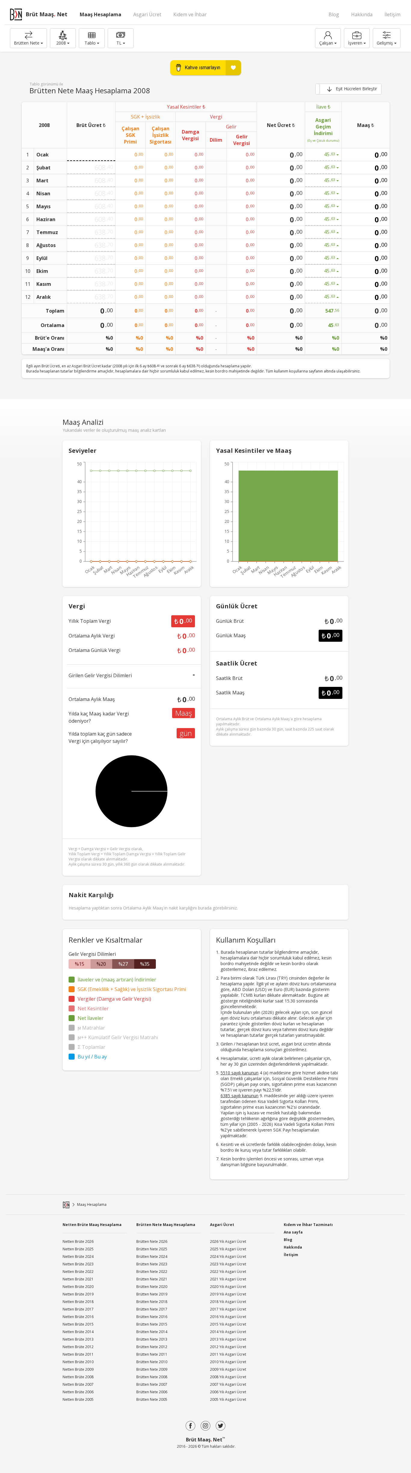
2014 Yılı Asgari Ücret (228, 1331)
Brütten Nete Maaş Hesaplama (165, 1224)
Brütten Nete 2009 (151, 1369)
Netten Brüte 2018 (78, 1301)
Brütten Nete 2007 (151, 1384)
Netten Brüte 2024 (78, 1256)
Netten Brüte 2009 (78, 1369)
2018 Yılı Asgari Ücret (228, 1301)
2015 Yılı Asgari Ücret (228, 1324)
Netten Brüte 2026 (78, 1241)
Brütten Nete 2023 (151, 1264)
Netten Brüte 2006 (78, 1391)
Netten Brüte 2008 (78, 1376)
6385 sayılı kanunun (239, 1095)
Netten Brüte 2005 (78, 1399)
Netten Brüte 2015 (78, 1324)
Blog (334, 14)
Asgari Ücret (147, 14)
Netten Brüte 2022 (78, 1271)
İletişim (392, 14)
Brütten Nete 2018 (151, 1301)
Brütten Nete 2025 (151, 1249)
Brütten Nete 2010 (151, 1361)
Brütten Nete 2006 (151, 1391)
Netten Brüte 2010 (78, 1361)
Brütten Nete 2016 (151, 1316)
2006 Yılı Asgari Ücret (228, 1391)
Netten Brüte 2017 (78, 1309)
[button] (63, 38)
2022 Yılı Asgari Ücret (228, 1271)
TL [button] (119, 43)
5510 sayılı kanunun (239, 1073)
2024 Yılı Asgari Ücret (228, 1256)
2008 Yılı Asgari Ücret (228, 1376)
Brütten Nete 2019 (151, 1294)
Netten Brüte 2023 (78, 1264)
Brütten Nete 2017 (151, 1309)
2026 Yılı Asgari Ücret (228, 1241)
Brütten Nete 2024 (151, 1256)
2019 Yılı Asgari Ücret (228, 1294)
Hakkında (361, 14)
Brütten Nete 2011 (151, 1354)
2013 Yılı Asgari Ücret (228, 1339)
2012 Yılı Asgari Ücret (228, 1346)
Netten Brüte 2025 (78, 1249)
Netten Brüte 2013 (78, 1339)
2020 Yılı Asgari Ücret (228, 1286)
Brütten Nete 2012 (151, 1346)
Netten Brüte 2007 (78, 1384)
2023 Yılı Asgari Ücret (228, 1264)
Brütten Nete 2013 (151, 1339)
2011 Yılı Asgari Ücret (228, 1354)
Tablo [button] (90, 43)
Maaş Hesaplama (100, 14)
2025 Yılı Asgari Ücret (228, 1249)
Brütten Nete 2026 (151, 1241)
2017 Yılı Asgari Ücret (228, 1309)
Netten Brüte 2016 (78, 1316)
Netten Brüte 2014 (78, 1331)
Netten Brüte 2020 (78, 1286)
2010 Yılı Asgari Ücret (228, 1361)
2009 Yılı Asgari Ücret (228, 1369)
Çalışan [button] (326, 43)
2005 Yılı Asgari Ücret (228, 1399)
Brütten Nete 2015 (151, 1324)
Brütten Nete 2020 (151, 1286)
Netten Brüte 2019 (78, 1294)
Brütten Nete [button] (26, 43)
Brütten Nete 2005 (151, 1399)
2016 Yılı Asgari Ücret (228, 1316)
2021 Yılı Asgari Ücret (228, 1279)
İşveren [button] (355, 43)
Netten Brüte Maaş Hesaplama (92, 1224)
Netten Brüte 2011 (78, 1354)
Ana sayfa (293, 1232)
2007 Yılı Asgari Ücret (228, 1384)
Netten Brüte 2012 (78, 1346)
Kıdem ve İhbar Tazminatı (308, 1224)
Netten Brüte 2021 (78, 1279)
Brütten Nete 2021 (151, 1279)
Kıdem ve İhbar (190, 14)
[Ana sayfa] (66, 1205)
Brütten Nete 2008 (151, 1376)
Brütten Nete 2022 (151, 1271)
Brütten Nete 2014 (151, 1331)
